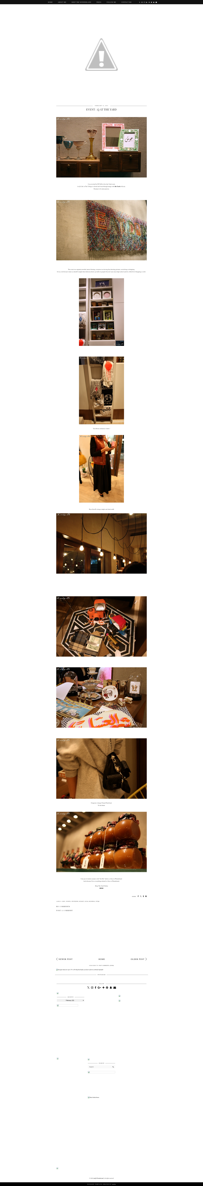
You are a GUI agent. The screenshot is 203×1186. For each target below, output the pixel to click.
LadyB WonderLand (98, 1178)
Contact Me (126, 2)
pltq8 (97, 901)
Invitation (75, 901)
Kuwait (81, 901)
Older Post (137, 959)
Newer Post (66, 959)
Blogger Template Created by (101, 1184)
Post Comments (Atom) (106, 965)
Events (68, 901)
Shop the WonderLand (81, 2)
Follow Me (111, 2)
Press (99, 2)
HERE (101, 888)
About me (62, 2)
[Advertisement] (101, 1024)
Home (50, 2)
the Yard (117, 186)
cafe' (63, 901)
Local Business (90, 901)
